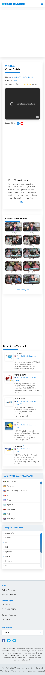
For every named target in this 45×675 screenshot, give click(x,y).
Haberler (8, 561)
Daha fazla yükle (22, 290)
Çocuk (8, 538)
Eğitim (8, 547)
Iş (6, 566)
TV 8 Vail (18, 353)
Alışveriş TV (9, 533)
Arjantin (10, 505)
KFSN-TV (18, 422)
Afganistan (11, 481)
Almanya (10, 486)
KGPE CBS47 (20, 399)
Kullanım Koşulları (9, 615)
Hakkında (6, 605)
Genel (7, 556)
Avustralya (11, 519)
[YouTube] (22, 123)
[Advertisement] (22, 32)
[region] (22, 500)
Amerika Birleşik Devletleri (17, 491)
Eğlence (8, 552)
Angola (9, 500)
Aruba (9, 514)
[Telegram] (14, 640)
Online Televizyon (9, 590)
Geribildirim (7, 619)
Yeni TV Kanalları (9, 595)
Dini (7, 542)
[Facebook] (3, 640)
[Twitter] (9, 640)
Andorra (10, 495)
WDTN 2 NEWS (20, 375)
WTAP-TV (18, 446)
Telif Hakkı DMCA (9, 609)
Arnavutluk (11, 509)
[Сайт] (18, 123)
